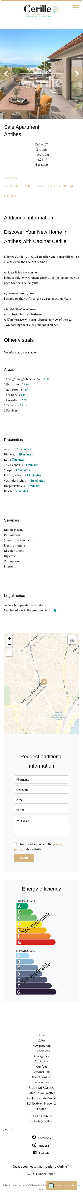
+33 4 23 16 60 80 (41, 1116)
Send (24, 857)
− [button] (9, 644)
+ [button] (9, 638)
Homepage (11, 178)
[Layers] (72, 639)
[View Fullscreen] (9, 653)
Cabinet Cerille (41, 1087)
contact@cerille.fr (41, 1121)
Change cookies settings (28, 1166)
